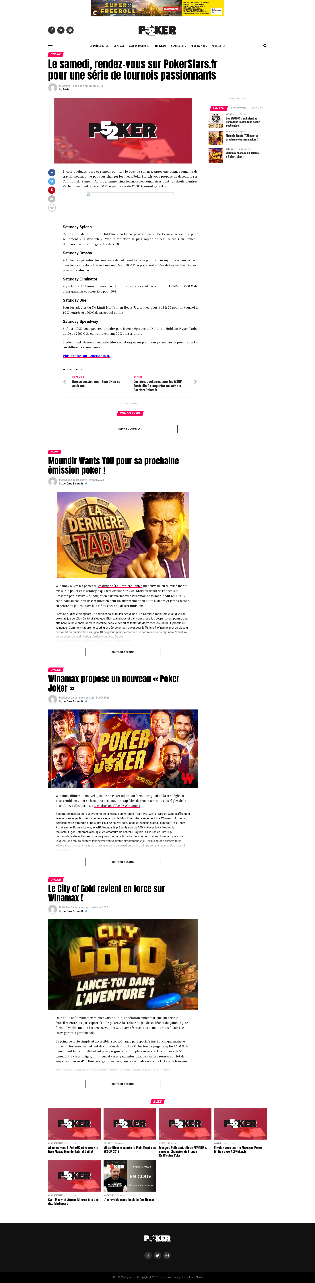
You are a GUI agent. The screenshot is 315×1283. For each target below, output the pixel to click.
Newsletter (218, 45)
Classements (178, 45)
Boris (66, 89)
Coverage (119, 45)
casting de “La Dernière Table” (120, 586)
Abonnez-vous (199, 45)
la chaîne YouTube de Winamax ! (117, 805)
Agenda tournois (139, 45)
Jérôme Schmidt (73, 483)
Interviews (160, 45)
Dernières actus (99, 45)
